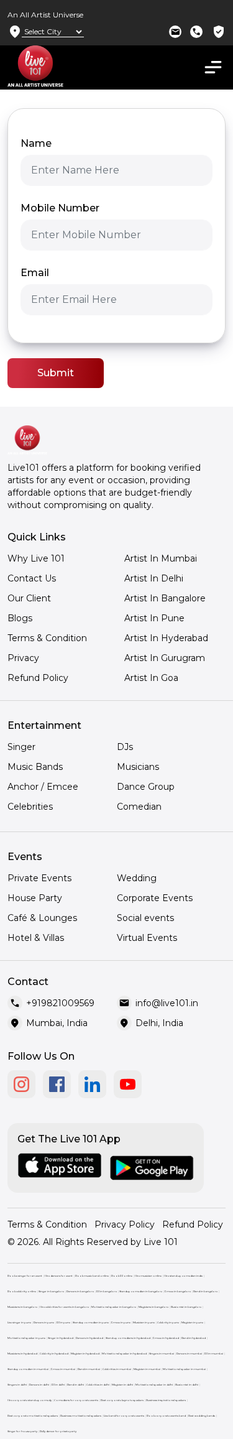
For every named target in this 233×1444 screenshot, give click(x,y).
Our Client (29, 598)
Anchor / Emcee (42, 786)
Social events (145, 917)
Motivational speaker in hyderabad (124, 1353)
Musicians (138, 766)
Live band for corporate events (124, 1415)
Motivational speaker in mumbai (184, 1369)
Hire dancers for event (59, 1275)
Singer (21, 746)
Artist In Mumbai (160, 558)
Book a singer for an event (24, 1275)
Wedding (137, 878)
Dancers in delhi (39, 1384)
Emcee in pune (120, 1322)
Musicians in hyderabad (22, 1353)
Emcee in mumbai (63, 1369)
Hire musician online (148, 1275)
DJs (125, 746)
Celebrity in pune (168, 1322)
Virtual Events (147, 937)
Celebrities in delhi (97, 1384)
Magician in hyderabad (85, 1353)
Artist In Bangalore (165, 598)
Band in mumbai (89, 1369)
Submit (55, 373)
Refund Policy (37, 677)
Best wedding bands (201, 1415)
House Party (34, 898)
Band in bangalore (205, 1291)
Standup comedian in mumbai (27, 1369)
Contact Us (31, 578)
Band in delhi (75, 1384)
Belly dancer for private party (58, 1431)
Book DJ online (121, 1275)
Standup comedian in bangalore (140, 1291)
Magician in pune (192, 1322)
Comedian (139, 806)
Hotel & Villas (35, 937)
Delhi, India (159, 1023)
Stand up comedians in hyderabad (128, 1338)
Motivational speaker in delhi (154, 1384)
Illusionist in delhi (186, 1384)
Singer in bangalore (51, 1291)
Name (36, 143)
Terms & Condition (47, 638)
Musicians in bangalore (22, 1306)
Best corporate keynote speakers (122, 1400)
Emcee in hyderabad (166, 1338)
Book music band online (92, 1275)
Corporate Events (155, 898)
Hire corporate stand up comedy (29, 1400)
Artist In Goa (151, 677)
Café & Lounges (42, 917)
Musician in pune (144, 1322)
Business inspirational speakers (166, 1400)
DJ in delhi (58, 1384)
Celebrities (30, 806)
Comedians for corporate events (76, 1400)
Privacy (23, 658)
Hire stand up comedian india (183, 1275)
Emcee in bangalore (178, 1291)
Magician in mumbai (147, 1369)
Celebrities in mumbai (117, 1369)
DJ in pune (63, 1322)
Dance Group (146, 786)
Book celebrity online (21, 1291)
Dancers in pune (44, 1322)
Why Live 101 (36, 558)
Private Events (39, 878)
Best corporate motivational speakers (32, 1415)
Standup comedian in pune (91, 1322)
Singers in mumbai (161, 1353)
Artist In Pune (154, 618)
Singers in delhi (17, 1384)
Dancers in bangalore (80, 1291)
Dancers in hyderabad (89, 1338)
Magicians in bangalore (153, 1306)
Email (35, 273)
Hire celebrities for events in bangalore (64, 1306)
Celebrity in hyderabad (54, 1353)
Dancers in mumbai (189, 1353)
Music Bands (35, 766)
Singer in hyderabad (60, 1338)
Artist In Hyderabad (166, 638)
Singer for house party (22, 1431)
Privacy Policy (124, 1224)
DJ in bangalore (106, 1291)
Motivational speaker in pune (26, 1338)
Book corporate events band (166, 1415)
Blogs (19, 618)
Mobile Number (60, 208)
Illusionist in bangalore (186, 1306)
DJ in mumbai (213, 1353)
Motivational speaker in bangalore (113, 1306)
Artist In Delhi (153, 578)
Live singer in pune (19, 1322)
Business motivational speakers (80, 1415)
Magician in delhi (122, 1384)
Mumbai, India (57, 1023)
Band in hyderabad (193, 1338)
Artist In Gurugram (164, 658)
